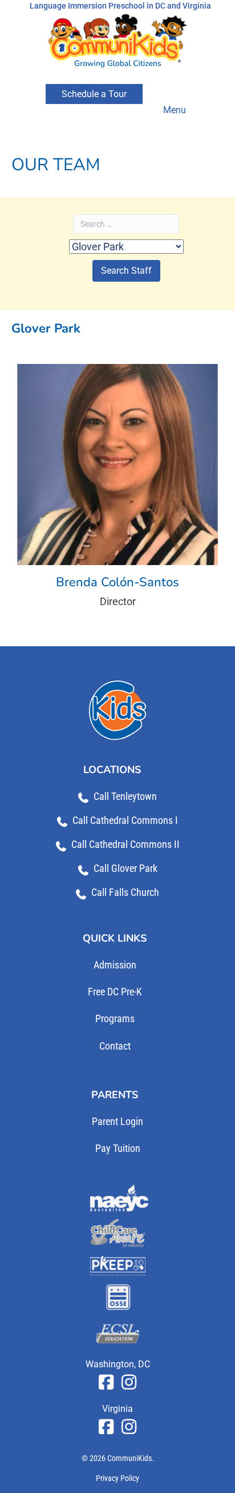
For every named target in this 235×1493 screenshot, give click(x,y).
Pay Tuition (117, 1148)
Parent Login (117, 1121)
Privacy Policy (117, 1478)
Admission (115, 965)
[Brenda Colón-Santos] (117, 490)
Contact (115, 1046)
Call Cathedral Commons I (125, 820)
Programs (115, 1018)
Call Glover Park (125, 868)
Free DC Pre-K (115, 992)
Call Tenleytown (125, 796)
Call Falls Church (125, 892)
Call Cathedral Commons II (125, 844)
